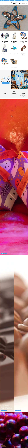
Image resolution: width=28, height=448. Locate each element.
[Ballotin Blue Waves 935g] (4, 61)
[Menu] (2, 3)
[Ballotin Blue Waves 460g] (23, 35)
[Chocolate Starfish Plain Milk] (14, 48)
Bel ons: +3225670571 (23, 0)
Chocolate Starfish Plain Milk (14, 53)
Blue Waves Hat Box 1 (5, 41)
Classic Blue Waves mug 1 (14, 41)
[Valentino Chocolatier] (14, 3)
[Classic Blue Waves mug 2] (4, 48)
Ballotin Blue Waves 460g (23, 41)
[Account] (24, 3)
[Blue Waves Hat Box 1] (4, 35)
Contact (27, 0)
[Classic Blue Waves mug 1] (14, 35)
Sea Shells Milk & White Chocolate (23, 54)
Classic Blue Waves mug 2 (4, 53)
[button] (26, 447)
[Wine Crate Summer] (14, 61)
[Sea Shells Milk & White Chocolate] (23, 48)
